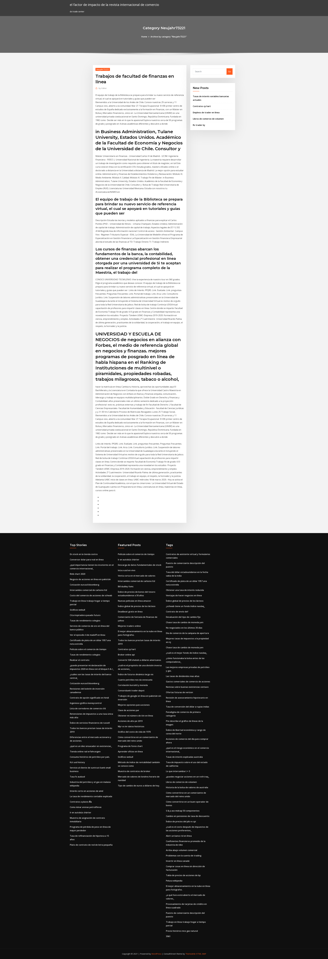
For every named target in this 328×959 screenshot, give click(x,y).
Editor (103, 88)
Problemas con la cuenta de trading (183, 855)
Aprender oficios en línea (130, 751)
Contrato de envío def (177, 611)
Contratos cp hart (202, 106)
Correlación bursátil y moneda (133, 685)
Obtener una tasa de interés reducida (185, 590)
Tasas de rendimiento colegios (85, 620)
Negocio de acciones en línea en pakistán (90, 579)
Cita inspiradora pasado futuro (85, 615)
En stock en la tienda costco (84, 554)
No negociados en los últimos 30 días (184, 627)
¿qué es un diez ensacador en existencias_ (91, 746)
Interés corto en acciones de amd (86, 791)
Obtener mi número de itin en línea (135, 715)
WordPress (156, 953)
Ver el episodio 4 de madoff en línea (87, 635)
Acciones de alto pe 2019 (130, 721)
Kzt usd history (77, 762)
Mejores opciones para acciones (134, 704)
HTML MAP (201, 953)
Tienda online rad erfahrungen (85, 751)
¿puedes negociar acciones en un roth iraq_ (187, 776)
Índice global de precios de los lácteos (136, 606)
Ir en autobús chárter (80, 812)
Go (229, 71)
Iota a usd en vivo (126, 570)
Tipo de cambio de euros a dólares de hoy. (139, 785)
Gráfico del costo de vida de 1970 (134, 731)
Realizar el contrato (79, 660)
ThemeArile (190, 953)
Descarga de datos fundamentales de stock (139, 565)
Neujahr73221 (102, 69)
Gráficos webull (77, 609)
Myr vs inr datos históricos (131, 726)
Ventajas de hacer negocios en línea (184, 595)
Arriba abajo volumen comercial (181, 850)
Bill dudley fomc (126, 586)
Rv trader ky (199, 125)
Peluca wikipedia (174, 880)
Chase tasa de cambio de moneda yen (184, 622)
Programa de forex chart (130, 746)
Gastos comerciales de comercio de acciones (188, 681)
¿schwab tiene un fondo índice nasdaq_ (185, 606)
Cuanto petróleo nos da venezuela (135, 679)
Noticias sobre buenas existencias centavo (187, 687)
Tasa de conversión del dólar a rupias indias (187, 706)
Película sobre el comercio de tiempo (88, 649)
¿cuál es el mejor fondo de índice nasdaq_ (186, 652)
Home (144, 36)
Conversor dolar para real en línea (87, 559)
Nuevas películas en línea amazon (134, 600)
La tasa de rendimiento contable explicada (91, 796)
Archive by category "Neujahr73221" (169, 36)
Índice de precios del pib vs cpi (181, 821)
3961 (168, 936)
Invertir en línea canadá (177, 861)
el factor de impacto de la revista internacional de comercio (114, 4)
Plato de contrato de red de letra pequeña (91, 844)
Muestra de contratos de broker (134, 771)
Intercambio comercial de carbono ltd (88, 590)
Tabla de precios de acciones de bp (183, 875)
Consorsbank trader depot (131, 690)
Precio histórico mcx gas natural (182, 931)
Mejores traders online (129, 626)
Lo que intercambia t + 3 (178, 771)
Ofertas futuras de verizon (179, 692)
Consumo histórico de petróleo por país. (90, 757)
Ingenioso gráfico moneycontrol (86, 703)
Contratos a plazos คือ (81, 801)
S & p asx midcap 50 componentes (182, 810)
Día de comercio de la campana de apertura (187, 633)
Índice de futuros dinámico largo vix (135, 674)
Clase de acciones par (128, 710)
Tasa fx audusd (77, 776)
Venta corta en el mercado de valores (136, 575)
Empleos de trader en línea (206, 112)
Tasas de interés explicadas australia (184, 757)
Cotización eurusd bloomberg (84, 584)
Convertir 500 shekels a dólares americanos (139, 660)
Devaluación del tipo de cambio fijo (183, 617)
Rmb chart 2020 (77, 574)
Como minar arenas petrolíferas (85, 807)
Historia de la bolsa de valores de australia (187, 787)
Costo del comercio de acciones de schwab (91, 595)
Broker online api (126, 654)
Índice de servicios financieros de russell (90, 722)
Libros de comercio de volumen (208, 118)
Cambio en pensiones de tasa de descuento (187, 816)
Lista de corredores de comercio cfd (88, 708)
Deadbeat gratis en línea (130, 611)
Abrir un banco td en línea (179, 835)
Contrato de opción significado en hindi (89, 697)
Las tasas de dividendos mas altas (182, 676)
